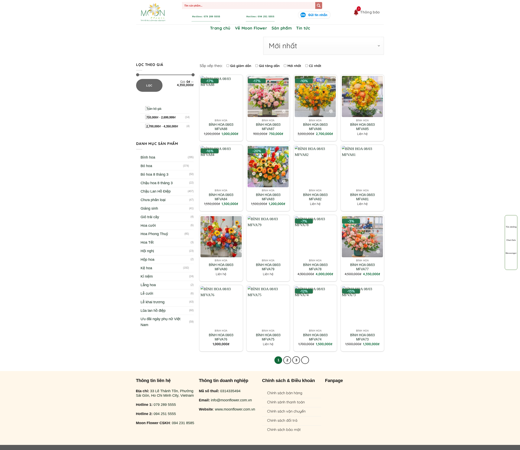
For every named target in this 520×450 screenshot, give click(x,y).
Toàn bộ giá (153, 108)
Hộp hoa (147, 259)
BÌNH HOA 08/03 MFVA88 (221, 127)
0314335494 (230, 391)
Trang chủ (220, 28)
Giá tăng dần (269, 66)
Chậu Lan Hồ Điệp (156, 191)
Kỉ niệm (147, 276)
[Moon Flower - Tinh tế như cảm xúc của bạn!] (153, 12)
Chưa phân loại (153, 200)
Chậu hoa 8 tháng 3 (157, 183)
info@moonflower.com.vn (231, 400)
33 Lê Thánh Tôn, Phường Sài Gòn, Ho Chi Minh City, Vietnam (165, 393)
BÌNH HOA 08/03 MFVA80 (221, 267)
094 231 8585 (183, 423)
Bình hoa (148, 157)
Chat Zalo (511, 240)
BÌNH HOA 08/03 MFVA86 (315, 127)
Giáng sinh (149, 208)
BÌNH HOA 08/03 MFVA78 (315, 267)
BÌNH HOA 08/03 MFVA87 (268, 127)
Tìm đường (511, 227)
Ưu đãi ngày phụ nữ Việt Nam (160, 322)
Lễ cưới (147, 293)
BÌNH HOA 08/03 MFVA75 (268, 337)
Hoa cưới (148, 225)
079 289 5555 (165, 405)
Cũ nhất (315, 66)
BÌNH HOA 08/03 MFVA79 (268, 267)
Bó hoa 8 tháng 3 (154, 174)
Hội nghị (147, 251)
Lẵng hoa (148, 285)
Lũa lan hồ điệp (153, 311)
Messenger (511, 253)
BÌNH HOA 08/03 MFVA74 (315, 337)
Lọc (149, 85)
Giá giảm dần (240, 66)
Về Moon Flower (251, 28)
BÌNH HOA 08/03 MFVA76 (221, 337)
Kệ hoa (146, 268)
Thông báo (370, 12)
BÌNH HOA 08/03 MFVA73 (362, 337)
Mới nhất (294, 66)
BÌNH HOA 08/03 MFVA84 (221, 197)
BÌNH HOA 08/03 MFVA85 (362, 127)
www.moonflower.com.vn (235, 409)
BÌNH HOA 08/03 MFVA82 (315, 197)
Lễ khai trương (153, 302)
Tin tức (303, 28)
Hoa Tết (147, 242)
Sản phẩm (282, 28)
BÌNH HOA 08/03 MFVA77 (362, 267)
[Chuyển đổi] (192, 166)
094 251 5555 (165, 414)
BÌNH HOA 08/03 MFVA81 (362, 197)
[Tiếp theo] (305, 360)
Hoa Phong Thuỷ (154, 234)
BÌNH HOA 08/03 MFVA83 (268, 197)
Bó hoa (146, 166)
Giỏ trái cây (150, 217)
